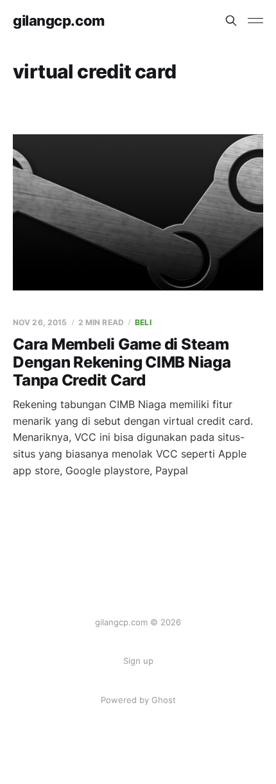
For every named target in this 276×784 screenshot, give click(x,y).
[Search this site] (231, 20)
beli (143, 322)
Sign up (138, 660)
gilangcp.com (59, 20)
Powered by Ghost (138, 700)
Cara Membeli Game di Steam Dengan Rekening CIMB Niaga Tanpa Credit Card (122, 362)
